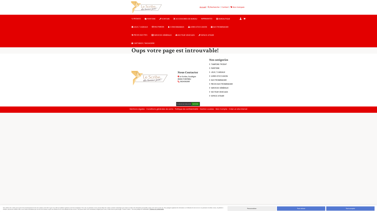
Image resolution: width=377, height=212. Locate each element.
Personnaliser (251, 208)
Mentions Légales (137, 109)
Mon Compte (221, 109)
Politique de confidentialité (186, 109)
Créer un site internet (238, 109)
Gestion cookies (207, 109)
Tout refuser (301, 208)
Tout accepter (350, 208)
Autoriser (195, 104)
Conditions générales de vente (159, 109)
